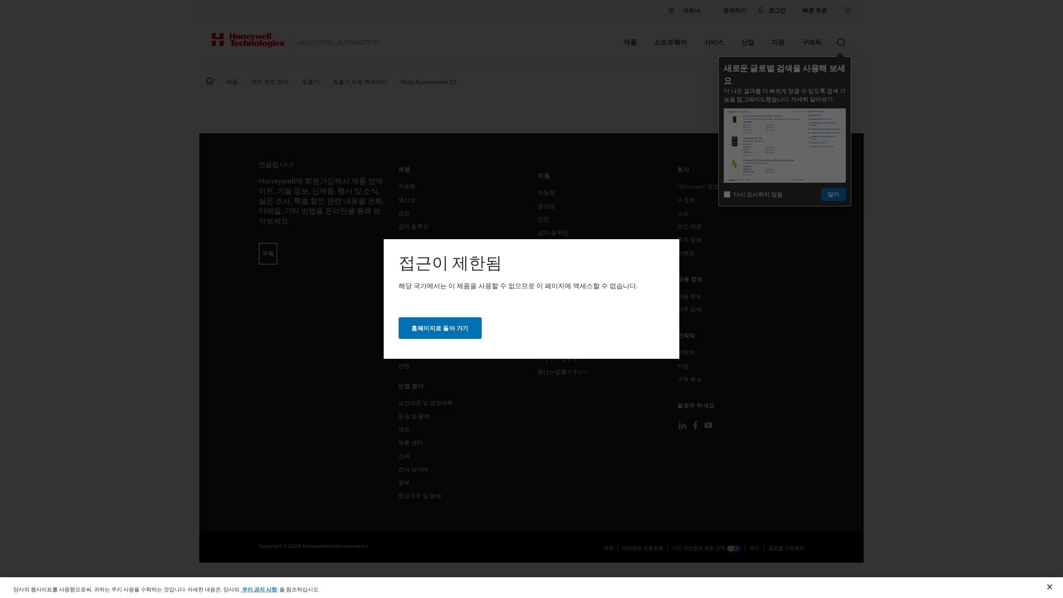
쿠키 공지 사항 (259, 589)
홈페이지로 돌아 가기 (440, 327)
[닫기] (1050, 587)
